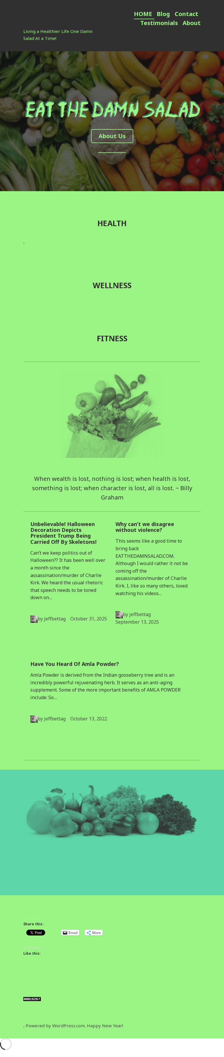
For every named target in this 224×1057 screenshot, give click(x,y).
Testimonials (159, 23)
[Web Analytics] (32, 999)
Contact (186, 14)
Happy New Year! (105, 1025)
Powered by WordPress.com (55, 1025)
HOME (143, 14)
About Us (112, 136)
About (192, 23)
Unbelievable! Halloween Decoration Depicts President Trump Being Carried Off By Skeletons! (63, 532)
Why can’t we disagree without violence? (145, 526)
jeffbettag (55, 618)
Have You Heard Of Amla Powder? (74, 663)
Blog (163, 14)
